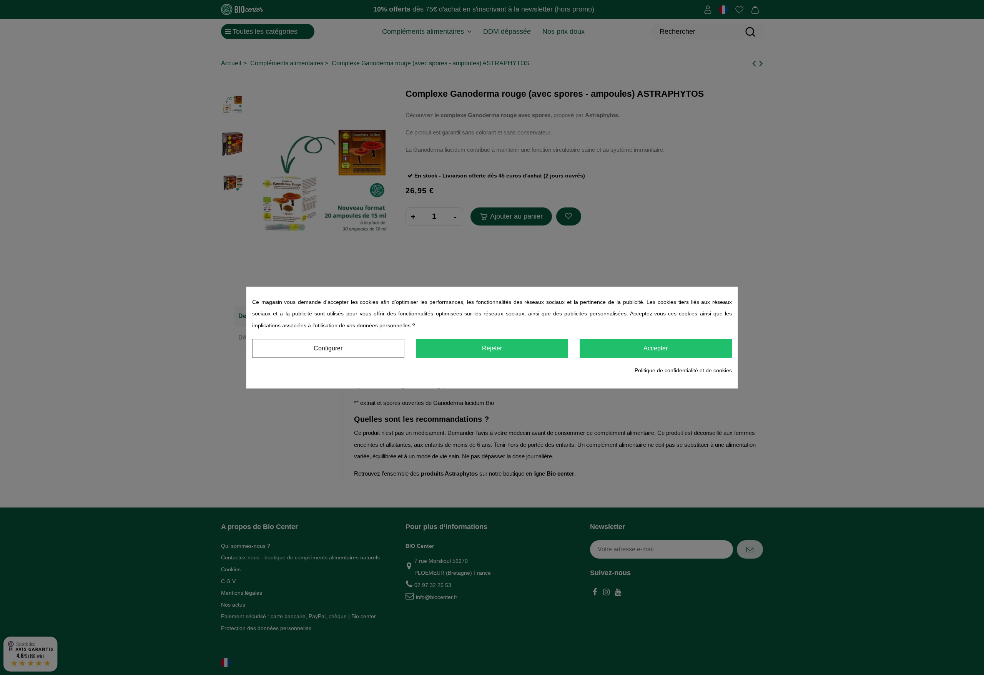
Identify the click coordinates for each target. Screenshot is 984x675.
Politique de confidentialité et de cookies (683, 371)
